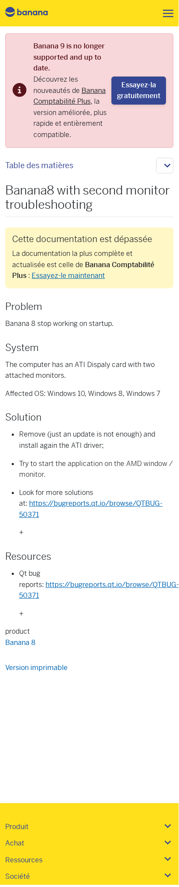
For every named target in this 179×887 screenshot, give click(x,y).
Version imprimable (36, 667)
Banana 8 (20, 642)
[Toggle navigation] (165, 13)
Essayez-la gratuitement (138, 90)
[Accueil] (33, 13)
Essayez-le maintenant (68, 275)
